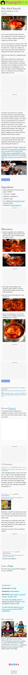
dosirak (11, 393)
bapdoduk (8, 393)
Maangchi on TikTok (18, 664)
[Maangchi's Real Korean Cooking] (7, 629)
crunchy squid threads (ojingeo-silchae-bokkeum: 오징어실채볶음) (13, 153)
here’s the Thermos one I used (11, 157)
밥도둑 (18, 393)
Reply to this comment (20, 469)
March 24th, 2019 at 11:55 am (10, 497)
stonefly (3, 467)
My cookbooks (7, 619)
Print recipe (6, 179)
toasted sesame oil (15, 205)
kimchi (4, 191)
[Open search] (23, 2)
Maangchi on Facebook (12, 664)
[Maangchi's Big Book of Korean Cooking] (20, 629)
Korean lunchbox (18, 394)
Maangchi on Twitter (14, 664)
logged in (23, 568)
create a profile (4, 470)
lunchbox (11, 390)
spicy (2, 391)
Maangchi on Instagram (16, 664)
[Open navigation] (26, 2)
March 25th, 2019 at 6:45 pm (12, 555)
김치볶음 (22, 393)
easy (8, 390)
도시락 (15, 393)
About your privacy (14, 673)
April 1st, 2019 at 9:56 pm (9, 469)
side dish (24, 390)
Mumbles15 (4, 494)
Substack (12, 408)
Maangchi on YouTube (10, 664)
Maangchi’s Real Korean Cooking (15, 641)
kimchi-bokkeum (11, 394)
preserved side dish (17, 390)
